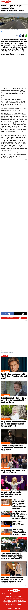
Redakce (10, 593)
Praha (11, 352)
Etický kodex (4, 593)
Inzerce (24, 593)
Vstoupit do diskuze (12, 318)
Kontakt (15, 593)
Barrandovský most (5, 352)
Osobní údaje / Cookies (10, 596)
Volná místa (19, 596)
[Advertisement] (14, 72)
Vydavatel (20, 593)
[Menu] (27, 2)
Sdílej (5, 313)
